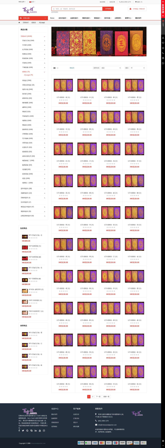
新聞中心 (128, 18)
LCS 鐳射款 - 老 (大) (63, 288)
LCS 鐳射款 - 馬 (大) (87, 352)
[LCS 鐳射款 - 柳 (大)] (110, 308)
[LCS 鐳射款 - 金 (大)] (134, 244)
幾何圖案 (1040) (27, 103)
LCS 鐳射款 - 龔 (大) (87, 193)
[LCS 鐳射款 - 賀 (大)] (110, 212)
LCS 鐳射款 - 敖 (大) (63, 97)
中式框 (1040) (26, 45)
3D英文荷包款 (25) (28, 85)
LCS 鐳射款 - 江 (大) (110, 256)
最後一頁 (106, 396)
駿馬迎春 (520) (27, 165)
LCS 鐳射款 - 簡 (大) (87, 256)
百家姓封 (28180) (26, 36)
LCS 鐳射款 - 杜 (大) (63, 161)
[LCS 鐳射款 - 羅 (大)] (63, 340)
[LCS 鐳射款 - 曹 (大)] (134, 85)
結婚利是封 (74, 18)
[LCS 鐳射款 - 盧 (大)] (134, 308)
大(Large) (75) (28, 75)
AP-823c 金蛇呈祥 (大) (36, 289)
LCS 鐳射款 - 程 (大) (110, 129)
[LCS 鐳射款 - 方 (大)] (87, 149)
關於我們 (138, 18)
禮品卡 (75, 422)
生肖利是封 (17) (26, 202)
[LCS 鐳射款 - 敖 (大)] (63, 85)
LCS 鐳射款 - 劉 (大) (87, 320)
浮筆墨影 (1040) (27, 134)
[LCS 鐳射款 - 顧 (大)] (110, 180)
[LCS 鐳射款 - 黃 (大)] (63, 244)
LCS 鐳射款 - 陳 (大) (87, 129)
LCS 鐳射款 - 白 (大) (87, 97)
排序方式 (96, 68)
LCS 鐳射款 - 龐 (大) (87, 384)
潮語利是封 (86, 18)
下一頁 (98, 396)
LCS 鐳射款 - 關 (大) (134, 193)
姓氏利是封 (54, 12)
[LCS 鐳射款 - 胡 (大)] (134, 212)
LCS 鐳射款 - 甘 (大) (134, 161)
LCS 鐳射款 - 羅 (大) (63, 352)
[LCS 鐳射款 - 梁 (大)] (134, 276)
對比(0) (72, 68)
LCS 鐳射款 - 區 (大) (134, 384)
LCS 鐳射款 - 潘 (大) (63, 384)
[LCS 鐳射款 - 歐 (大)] (134, 340)
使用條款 (54, 426)
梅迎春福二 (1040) (28, 160)
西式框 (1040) (26, 94)
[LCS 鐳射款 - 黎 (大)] (87, 276)
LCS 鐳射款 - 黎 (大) (87, 288)
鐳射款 (34, 22)
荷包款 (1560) (26, 80)
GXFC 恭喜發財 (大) (35, 300)
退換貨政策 (55, 422)
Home (52, 18)
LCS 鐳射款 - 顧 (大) (110, 193)
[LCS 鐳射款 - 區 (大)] (134, 372)
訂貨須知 (76, 418)
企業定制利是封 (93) (27, 216)
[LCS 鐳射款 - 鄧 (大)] (134, 117)
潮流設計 (97, 18)
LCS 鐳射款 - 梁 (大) (134, 288)
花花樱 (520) (26, 169)
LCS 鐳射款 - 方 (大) (87, 161)
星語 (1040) (26, 178)
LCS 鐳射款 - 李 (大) (110, 288)
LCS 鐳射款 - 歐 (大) (134, 352)
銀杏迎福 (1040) (27, 174)
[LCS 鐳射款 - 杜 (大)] (63, 149)
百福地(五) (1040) (28, 116)
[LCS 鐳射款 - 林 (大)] (63, 308)
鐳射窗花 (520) (27, 151)
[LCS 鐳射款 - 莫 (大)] (110, 340)
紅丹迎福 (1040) (27, 49)
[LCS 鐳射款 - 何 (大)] (87, 212)
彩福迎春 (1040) (27, 58)
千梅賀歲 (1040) (27, 67)
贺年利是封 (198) (26, 188)
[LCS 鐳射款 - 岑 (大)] (63, 117)
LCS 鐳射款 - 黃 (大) (63, 256)
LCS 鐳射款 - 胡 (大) (134, 225)
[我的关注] (163, 43)
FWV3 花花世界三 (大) (36, 311)
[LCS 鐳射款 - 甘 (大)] (134, 149)
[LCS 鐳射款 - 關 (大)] (134, 180)
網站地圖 (76, 426)
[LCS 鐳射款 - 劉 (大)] (87, 308)
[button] (146, 42)
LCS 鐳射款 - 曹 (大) (134, 97)
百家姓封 (26, 22)
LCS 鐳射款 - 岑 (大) (63, 129)
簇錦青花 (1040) (27, 129)
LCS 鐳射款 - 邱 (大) (110, 384)
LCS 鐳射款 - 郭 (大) (63, 225)
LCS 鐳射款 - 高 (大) (63, 193)
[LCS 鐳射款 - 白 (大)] (87, 85)
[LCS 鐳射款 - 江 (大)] (110, 244)
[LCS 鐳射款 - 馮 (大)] (110, 149)
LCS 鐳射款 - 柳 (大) (110, 320)
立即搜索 (108, 9)
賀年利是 (107, 18)
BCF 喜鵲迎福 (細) (35, 278)
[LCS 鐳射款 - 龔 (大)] (87, 180)
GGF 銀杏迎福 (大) (35, 246)
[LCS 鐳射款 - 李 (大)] (110, 276)
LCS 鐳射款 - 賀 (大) (110, 225)
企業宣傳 (118, 18)
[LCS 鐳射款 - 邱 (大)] (110, 372)
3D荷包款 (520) (27, 143)
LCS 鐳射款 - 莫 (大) (110, 352)
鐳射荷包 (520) (27, 98)
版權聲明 (54, 418)
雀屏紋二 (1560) (27, 183)
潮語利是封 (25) (26, 211)
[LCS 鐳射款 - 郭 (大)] (63, 212)
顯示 (127, 68)
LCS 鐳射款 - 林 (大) (63, 320)
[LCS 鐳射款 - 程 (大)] (110, 117)
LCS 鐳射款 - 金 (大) (134, 256)
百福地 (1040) (26, 63)
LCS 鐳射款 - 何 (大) (87, 225)
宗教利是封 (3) (25, 197)
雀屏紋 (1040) (26, 120)
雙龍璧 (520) (26, 111)
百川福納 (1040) (27, 138)
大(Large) (42, 22)
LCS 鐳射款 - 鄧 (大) (134, 129)
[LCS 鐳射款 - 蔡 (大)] (110, 85)
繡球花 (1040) (26, 107)
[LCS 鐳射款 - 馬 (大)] (87, 340)
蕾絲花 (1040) (26, 125)
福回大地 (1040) (27, 89)
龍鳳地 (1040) (26, 54)
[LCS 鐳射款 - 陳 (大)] (87, 117)
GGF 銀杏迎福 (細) (35, 257)
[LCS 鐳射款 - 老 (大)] (63, 276)
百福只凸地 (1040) (28, 40)
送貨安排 (76, 414)
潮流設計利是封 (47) (27, 207)
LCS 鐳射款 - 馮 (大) (110, 161)
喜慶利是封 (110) (26, 193)
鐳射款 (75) (26, 72)
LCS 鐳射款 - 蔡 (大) (110, 97)
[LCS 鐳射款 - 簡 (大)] (87, 244)
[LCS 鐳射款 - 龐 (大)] (87, 372)
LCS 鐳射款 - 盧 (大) (134, 320)
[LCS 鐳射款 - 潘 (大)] (63, 372)
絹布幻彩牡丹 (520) (28, 156)
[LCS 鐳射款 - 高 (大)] (63, 180)
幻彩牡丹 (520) (27, 147)
